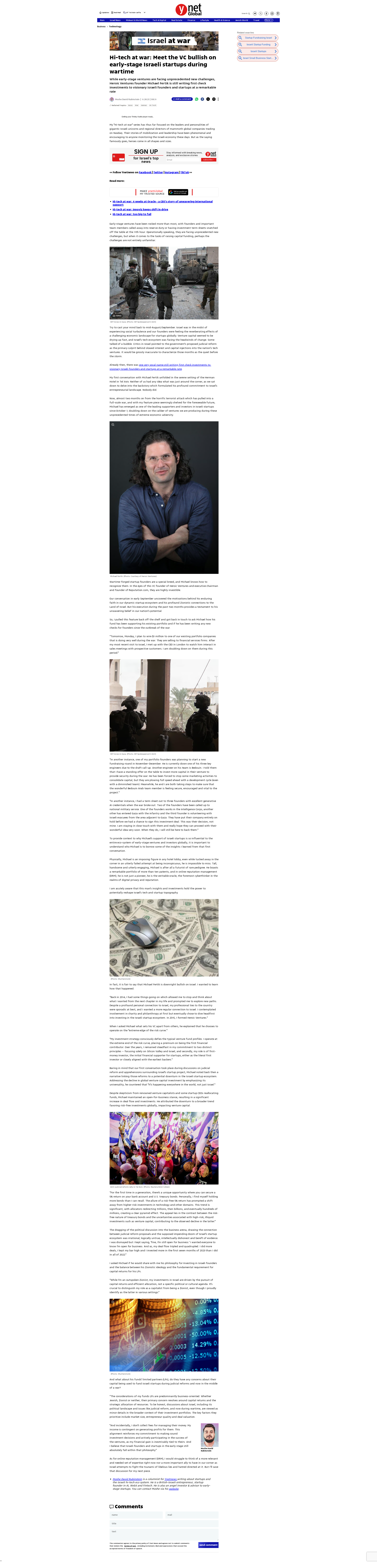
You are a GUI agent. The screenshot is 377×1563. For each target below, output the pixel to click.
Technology (115, 26)
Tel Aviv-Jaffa (135, 13)
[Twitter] (208, 99)
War (136, 105)
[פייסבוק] (266, 13)
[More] (218, 99)
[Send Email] (214, 99)
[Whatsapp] (196, 99)
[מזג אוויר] (124, 13)
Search (244, 13)
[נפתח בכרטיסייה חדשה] (255, 13)
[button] (144, 12)
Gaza (130, 105)
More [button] (267, 20)
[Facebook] (202, 99)
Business (101, 26)
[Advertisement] (355, 44)
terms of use (130, 1546)
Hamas (144, 105)
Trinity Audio (137, 117)
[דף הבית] (188, 15)
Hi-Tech (152, 105)
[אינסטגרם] (272, 13)
